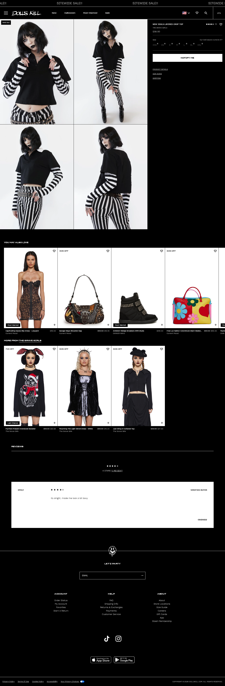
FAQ (111, 600)
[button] (68, 3)
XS (162, 45)
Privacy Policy (8, 681)
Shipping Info (111, 604)
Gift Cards (162, 614)
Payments (111, 611)
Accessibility (52, 681)
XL (191, 45)
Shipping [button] (157, 78)
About (162, 600)
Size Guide (161, 607)
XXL (199, 45)
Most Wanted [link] (90, 13)
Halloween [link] (69, 13)
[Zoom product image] (37, 71)
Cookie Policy (38, 681)
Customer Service (111, 614)
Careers (162, 611)
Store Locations (162, 604)
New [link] (54, 13)
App (162, 618)
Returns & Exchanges (111, 607)
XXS (155, 45)
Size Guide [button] (157, 74)
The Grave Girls (160, 28)
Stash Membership (162, 621)
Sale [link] (107, 13)
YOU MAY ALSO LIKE (16, 242)
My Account (61, 604)
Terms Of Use (23, 681)
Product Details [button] (160, 69)
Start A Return (61, 611)
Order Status (61, 600)
